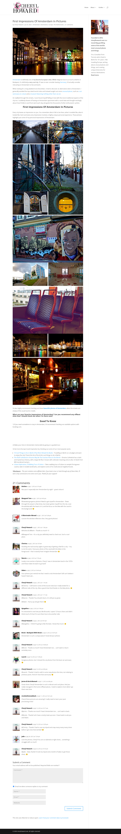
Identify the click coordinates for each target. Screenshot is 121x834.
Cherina (24, 543)
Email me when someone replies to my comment (31, 786)
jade (23, 736)
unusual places (67, 91)
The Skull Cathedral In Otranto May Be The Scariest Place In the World (37, 457)
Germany (63, 82)
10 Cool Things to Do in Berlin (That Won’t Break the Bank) (33, 453)
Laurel (24, 657)
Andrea (24, 486)
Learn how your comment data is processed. (54, 818)
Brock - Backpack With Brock (32, 633)
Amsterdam (36, 24)
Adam (24, 570)
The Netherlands (59, 24)
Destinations (44, 24)
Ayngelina (25, 608)
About (93, 7)
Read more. (95, 75)
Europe (51, 24)
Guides (101, 7)
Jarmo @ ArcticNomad (29, 681)
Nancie (24, 558)
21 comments (69, 24)
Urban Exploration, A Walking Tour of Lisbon (29, 464)
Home (86, 7)
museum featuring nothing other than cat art (45, 94)
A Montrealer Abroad (29, 515)
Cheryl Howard (18, 24)
